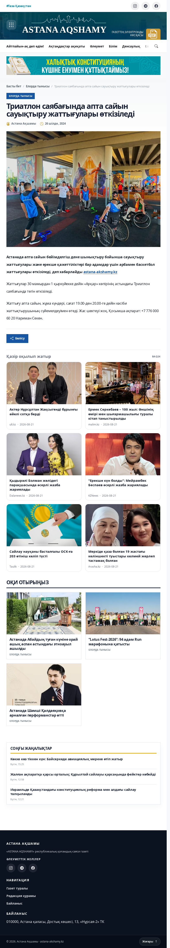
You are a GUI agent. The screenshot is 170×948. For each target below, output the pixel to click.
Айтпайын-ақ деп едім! (25, 46)
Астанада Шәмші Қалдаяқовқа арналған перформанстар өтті (38, 712)
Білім (113, 46)
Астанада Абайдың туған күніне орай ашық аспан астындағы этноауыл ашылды (44, 644)
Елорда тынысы (38, 86)
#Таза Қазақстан (18, 6)
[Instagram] (135, 6)
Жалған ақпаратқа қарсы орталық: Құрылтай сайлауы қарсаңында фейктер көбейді (83, 774)
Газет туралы (17, 888)
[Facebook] (156, 6)
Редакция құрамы (21, 896)
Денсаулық (131, 46)
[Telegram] (145, 6)
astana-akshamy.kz (100, 271)
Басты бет (13, 86)
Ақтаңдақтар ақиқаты (67, 46)
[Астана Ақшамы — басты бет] (68, 25)
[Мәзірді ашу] (11, 25)
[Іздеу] (156, 46)
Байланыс (14, 903)
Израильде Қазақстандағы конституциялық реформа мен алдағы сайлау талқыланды (73, 791)
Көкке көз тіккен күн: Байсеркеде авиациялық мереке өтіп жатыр (66, 759)
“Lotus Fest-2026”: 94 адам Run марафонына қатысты (115, 641)
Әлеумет (97, 46)
